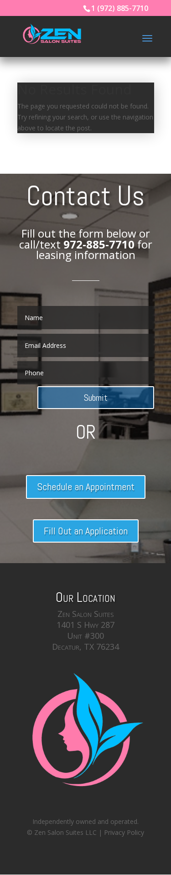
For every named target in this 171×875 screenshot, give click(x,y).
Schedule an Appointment (86, 486)
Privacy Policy (124, 832)
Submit (96, 398)
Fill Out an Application (86, 530)
